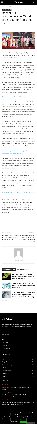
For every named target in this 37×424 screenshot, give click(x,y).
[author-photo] (18, 257)
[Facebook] (4, 27)
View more (4, 418)
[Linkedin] (21, 27)
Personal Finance (6, 392)
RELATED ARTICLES (9, 269)
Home (3, 7)
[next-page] (6, 301)
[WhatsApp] (17, 27)
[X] (8, 27)
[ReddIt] (26, 27)
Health (15, 7)
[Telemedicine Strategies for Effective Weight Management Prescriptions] (6, 285)
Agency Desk (7, 23)
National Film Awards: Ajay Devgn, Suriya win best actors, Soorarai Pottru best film (26, 238)
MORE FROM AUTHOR (23, 269)
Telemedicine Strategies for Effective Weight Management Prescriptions (23, 286)
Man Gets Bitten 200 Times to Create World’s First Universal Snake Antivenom (23, 276)
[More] (30, 27)
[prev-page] (3, 301)
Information (5, 384)
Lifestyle (9, 7)
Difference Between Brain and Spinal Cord (14, 97)
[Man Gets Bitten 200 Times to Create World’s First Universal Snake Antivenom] (6, 276)
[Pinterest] (12, 27)
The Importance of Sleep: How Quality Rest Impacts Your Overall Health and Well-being (23, 295)
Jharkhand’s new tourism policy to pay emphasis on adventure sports (10, 237)
